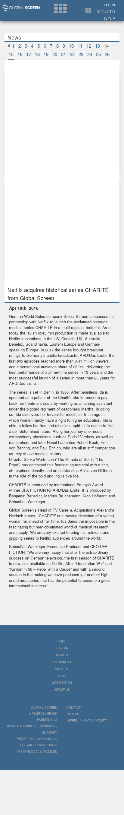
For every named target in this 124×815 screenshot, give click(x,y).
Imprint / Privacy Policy (87, 720)
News (62, 676)
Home (62, 641)
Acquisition (62, 682)
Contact (74, 708)
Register (106, 11)
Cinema (62, 648)
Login (109, 4)
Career (73, 714)
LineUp (108, 18)
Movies (62, 655)
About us (62, 689)
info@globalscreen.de (37, 751)
